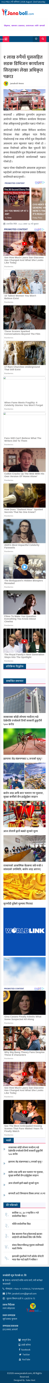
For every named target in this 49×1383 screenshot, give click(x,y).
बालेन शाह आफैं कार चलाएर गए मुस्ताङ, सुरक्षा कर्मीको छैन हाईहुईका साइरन (23, 795)
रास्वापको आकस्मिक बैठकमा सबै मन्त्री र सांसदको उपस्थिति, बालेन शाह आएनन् (23, 867)
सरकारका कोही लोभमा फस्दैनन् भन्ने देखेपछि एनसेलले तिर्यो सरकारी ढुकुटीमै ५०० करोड (22, 721)
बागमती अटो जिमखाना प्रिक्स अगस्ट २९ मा (26, 1194)
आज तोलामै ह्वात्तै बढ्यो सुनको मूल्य (20, 831)
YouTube (26, 1360)
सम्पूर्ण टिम (26, 1340)
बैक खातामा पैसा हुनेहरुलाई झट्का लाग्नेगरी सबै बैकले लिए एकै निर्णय (27, 1235)
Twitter (26, 1355)
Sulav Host (30, 1380)
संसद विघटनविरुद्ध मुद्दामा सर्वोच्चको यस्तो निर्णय (28, 1246)
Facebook (25, 1350)
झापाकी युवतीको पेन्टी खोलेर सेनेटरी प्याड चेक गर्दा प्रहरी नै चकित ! (28, 1258)
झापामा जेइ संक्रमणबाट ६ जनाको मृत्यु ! (22, 759)
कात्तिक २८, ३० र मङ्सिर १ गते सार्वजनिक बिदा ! (25, 1214)
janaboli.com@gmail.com (24, 1294)
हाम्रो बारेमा (26, 1345)
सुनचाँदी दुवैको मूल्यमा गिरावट (18, 903)
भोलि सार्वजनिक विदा (21, 1224)
